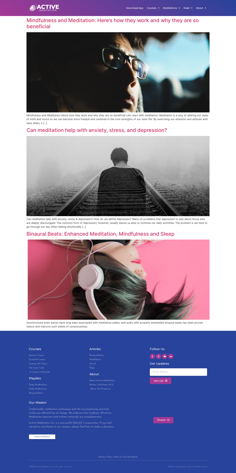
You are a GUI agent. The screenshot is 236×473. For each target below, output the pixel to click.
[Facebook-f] (152, 356)
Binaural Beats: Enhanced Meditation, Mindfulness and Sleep (100, 234)
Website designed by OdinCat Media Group (187, 467)
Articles (95, 349)
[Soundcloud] (170, 356)
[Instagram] (158, 356)
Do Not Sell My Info (42, 437)
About (199, 8)
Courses (151, 8)
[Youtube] (164, 356)
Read (186, 8)
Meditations (170, 8)
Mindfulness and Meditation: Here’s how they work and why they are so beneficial (112, 23)
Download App (134, 8)
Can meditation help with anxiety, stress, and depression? (96, 130)
